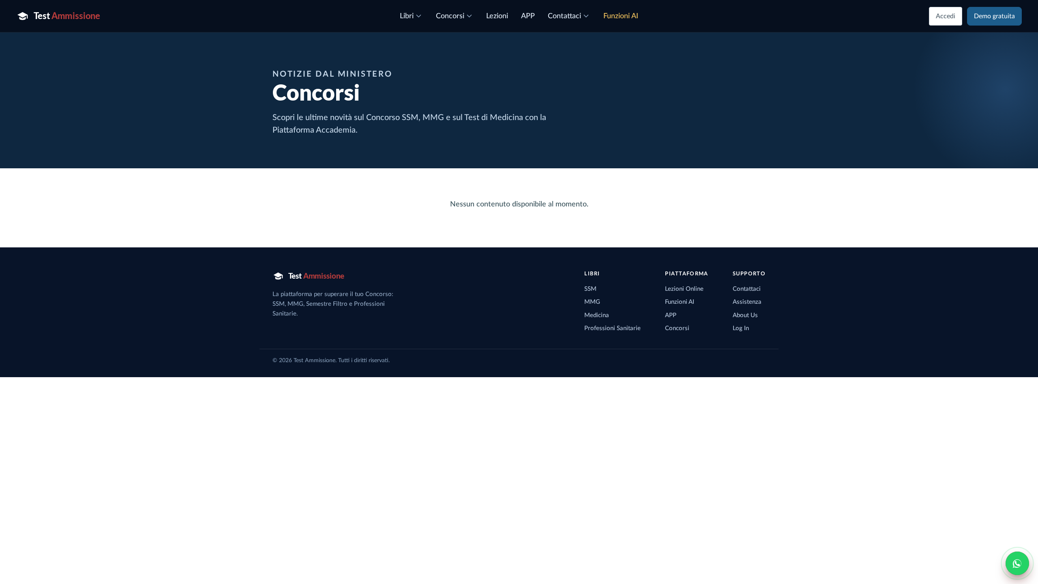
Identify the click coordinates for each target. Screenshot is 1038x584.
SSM (590, 289)
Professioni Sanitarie (612, 328)
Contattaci (747, 289)
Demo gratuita (994, 16)
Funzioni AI (679, 302)
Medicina (596, 315)
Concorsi (677, 328)
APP (670, 315)
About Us (745, 315)
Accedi (945, 16)
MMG (592, 302)
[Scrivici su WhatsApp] (1017, 563)
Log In (741, 328)
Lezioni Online (684, 289)
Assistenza (747, 302)
